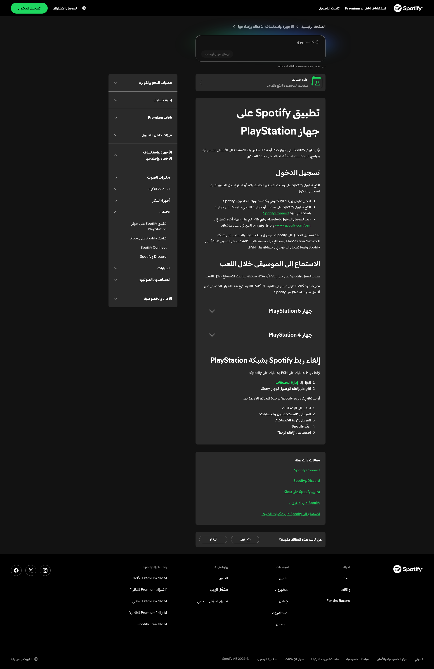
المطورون (282, 589)
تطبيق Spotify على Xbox (302, 491)
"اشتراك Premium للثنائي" (148, 589)
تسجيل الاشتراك (65, 8)
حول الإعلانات (294, 659)
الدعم (223, 577)
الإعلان (284, 600)
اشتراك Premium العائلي (149, 600)
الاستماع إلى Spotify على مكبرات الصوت (291, 513)
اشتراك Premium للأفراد (149, 577)
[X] (30, 570)
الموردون (282, 624)
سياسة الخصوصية (358, 659)
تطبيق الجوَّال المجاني (212, 600)
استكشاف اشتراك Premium (365, 8)
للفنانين (284, 577)
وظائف (345, 589)
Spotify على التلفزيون (304, 502)
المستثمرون (280, 612)
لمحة (346, 577)
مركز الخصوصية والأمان (392, 659)
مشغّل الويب (219, 589)
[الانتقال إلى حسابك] (202, 82)
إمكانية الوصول (267, 659)
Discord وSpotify (306, 480)
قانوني (419, 659)
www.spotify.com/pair (293, 225)
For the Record (338, 600)
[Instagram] (45, 570)
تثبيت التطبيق (329, 8)
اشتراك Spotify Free (152, 624)
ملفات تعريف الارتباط (325, 659)
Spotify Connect (276, 212)
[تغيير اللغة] (84, 8)
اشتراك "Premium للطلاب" (148, 612)
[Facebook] (16, 570)
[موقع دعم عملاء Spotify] (408, 8)
